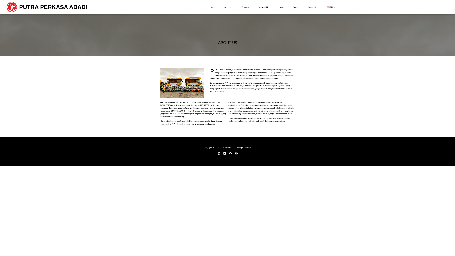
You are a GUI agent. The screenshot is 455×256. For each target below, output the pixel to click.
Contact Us (312, 7)
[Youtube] (236, 153)
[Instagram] (218, 153)
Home (212, 7)
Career (296, 7)
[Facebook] (230, 153)
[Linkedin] (224, 153)
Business (245, 7)
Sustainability (263, 7)
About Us (228, 7)
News (281, 7)
